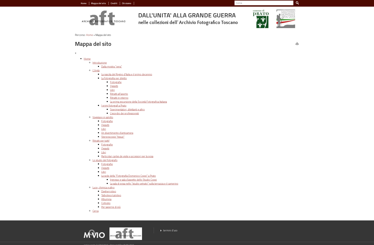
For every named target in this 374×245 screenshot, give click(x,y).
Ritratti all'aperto (119, 94)
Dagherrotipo (108, 191)
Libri (112, 90)
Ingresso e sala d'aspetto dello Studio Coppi (133, 180)
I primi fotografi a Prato (113, 105)
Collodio (105, 203)
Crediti (114, 3)
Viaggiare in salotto (103, 117)
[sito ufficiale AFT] (104, 18)
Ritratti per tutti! (101, 141)
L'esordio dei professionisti (124, 113)
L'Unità (96, 70)
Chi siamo (126, 3)
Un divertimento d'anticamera (117, 133)
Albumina (106, 199)
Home (83, 3)
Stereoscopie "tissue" (112, 137)
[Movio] (96, 233)
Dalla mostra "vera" (111, 66)
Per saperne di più (111, 207)
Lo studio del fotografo (105, 160)
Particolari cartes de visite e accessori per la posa (127, 156)
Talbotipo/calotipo (111, 195)
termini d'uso (170, 230)
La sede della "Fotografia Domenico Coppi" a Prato (128, 176)
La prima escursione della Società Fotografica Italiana (138, 102)
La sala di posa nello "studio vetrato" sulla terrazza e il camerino (144, 184)
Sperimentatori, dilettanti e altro (127, 109)
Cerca (96, 211)
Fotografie (116, 82)
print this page (297, 44)
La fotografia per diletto (114, 78)
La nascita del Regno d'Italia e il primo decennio (126, 74)
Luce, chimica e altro (104, 187)
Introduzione (100, 63)
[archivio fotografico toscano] (127, 233)
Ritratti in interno (119, 98)
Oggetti (114, 86)
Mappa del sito (98, 3)
